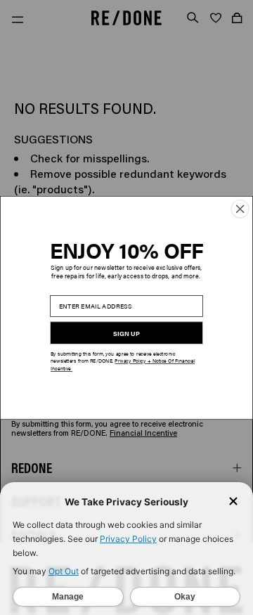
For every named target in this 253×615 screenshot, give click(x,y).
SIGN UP (126, 333)
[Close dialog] (240, 208)
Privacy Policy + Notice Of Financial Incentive (123, 364)
